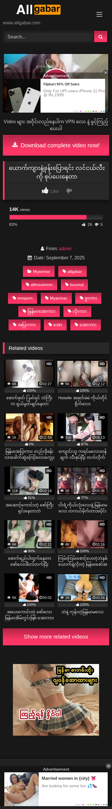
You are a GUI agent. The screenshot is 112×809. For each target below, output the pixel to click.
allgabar (74, 271)
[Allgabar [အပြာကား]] (46, 10)
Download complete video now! (59, 145)
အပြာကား (27, 324)
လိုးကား (80, 311)
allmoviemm (42, 284)
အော (57, 324)
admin (65, 248)
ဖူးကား (91, 298)
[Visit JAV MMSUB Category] (56, 734)
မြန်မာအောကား (41, 311)
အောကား (88, 324)
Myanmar (41, 271)
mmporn (25, 298)
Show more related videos (56, 637)
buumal (77, 284)
